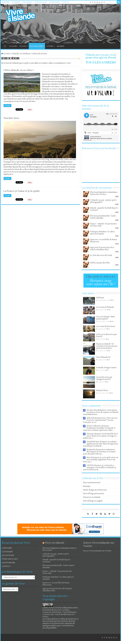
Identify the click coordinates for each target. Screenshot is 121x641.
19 (112, 321)
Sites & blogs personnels (93, 493)
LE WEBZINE (16, 2)
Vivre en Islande (54, 542)
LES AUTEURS (27, 2)
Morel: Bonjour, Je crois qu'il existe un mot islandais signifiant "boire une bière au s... (100, 459)
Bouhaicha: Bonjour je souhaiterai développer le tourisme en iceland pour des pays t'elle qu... (99, 451)
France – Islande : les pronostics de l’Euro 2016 (103, 225)
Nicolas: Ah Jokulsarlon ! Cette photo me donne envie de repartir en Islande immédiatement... (100, 412)
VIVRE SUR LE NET (40, 2)
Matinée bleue (102, 390)
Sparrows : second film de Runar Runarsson (103, 240)
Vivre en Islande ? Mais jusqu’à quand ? (105, 318)
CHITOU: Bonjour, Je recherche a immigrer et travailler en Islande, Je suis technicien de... (99, 467)
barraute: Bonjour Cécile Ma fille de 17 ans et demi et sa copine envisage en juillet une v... (100, 436)
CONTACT (65, 2)
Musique (86, 486)
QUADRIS (60, 46)
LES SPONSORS (54, 2)
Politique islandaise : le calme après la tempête (102, 233)
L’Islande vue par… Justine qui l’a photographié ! (103, 201)
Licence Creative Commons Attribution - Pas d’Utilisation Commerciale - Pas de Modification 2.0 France (60, 613)
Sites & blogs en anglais (93, 501)
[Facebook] (92, 2)
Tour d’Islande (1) (103, 357)
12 (107, 382)
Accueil (6, 54)
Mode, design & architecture (95, 490)
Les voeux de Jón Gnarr (105, 326)
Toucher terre (11, 118)
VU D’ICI (22, 46)
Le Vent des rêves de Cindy (101, 255)
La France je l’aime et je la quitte (22, 191)
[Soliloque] (89, 301)
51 (113, 300)
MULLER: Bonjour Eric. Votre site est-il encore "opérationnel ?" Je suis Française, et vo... (100, 420)
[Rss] (90, 2)
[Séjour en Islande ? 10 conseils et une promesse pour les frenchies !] (89, 349)
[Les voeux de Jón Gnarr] (89, 328)
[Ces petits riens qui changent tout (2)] (89, 382)
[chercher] (118, 2)
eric (117, 196)
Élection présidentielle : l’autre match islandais (103, 217)
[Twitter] (95, 2)
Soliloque (100, 298)
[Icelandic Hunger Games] (89, 371)
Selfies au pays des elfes (100, 263)
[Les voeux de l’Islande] (89, 310)
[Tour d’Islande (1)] (89, 360)
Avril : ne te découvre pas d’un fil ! (106, 335)
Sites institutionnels (91, 482)
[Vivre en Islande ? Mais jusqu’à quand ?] (89, 320)
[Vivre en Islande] (22, 15)
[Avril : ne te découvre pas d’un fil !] (89, 337)
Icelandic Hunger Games (106, 368)
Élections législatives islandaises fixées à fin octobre (103, 193)
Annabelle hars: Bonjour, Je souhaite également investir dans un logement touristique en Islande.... (100, 444)
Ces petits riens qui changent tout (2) (104, 378)
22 (109, 310)
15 (109, 351)
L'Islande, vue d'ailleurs (21, 54)
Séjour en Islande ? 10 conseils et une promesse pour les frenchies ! (106, 346)
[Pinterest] (97, 2)
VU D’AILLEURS (36, 46)
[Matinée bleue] (89, 393)
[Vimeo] (102, 2)
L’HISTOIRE (5, 2)
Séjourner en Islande (91, 497)
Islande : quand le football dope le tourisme (104, 209)
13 (107, 370)
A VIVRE (49, 46)
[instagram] (104, 2)
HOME (5, 45)
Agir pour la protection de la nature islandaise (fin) (102, 248)
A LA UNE (13, 46)
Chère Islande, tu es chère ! (19, 70)
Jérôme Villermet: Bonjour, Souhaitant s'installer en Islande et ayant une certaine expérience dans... (99, 428)
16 (109, 329)
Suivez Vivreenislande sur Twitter (97, 551)
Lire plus (7, 105)
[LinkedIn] (100, 2)
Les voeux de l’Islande (105, 307)
